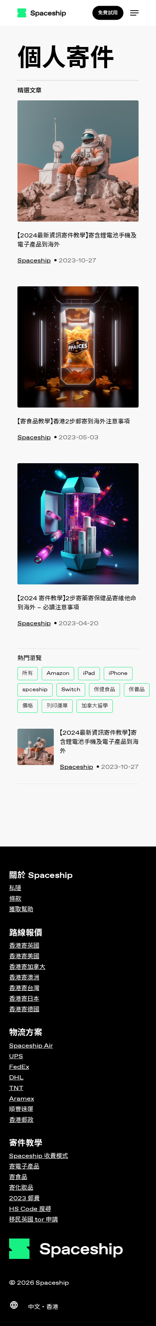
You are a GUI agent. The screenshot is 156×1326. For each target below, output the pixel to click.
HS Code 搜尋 (30, 1209)
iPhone (118, 673)
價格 (27, 706)
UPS (16, 1056)
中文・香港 (43, 1307)
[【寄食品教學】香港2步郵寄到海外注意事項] (78, 351)
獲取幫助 (21, 910)
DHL (16, 1078)
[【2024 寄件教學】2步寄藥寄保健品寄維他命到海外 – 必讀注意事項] (78, 528)
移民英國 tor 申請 (33, 1220)
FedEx (19, 1067)
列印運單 (57, 706)
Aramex (21, 1099)
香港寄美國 (24, 957)
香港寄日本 (24, 999)
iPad (89, 673)
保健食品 (104, 689)
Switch (70, 689)
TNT (16, 1088)
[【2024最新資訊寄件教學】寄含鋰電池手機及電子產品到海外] (78, 165)
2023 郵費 (24, 1199)
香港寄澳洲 (24, 978)
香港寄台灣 (24, 988)
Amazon (58, 673)
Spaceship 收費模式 (38, 1156)
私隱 (15, 888)
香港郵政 (21, 1120)
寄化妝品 (21, 1188)
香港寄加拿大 (27, 967)
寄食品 (18, 1177)
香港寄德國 (24, 1010)
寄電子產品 (24, 1167)
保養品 (137, 689)
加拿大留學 (94, 706)
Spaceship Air (31, 1046)
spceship (35, 689)
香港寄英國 (24, 946)
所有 (27, 673)
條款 (15, 899)
